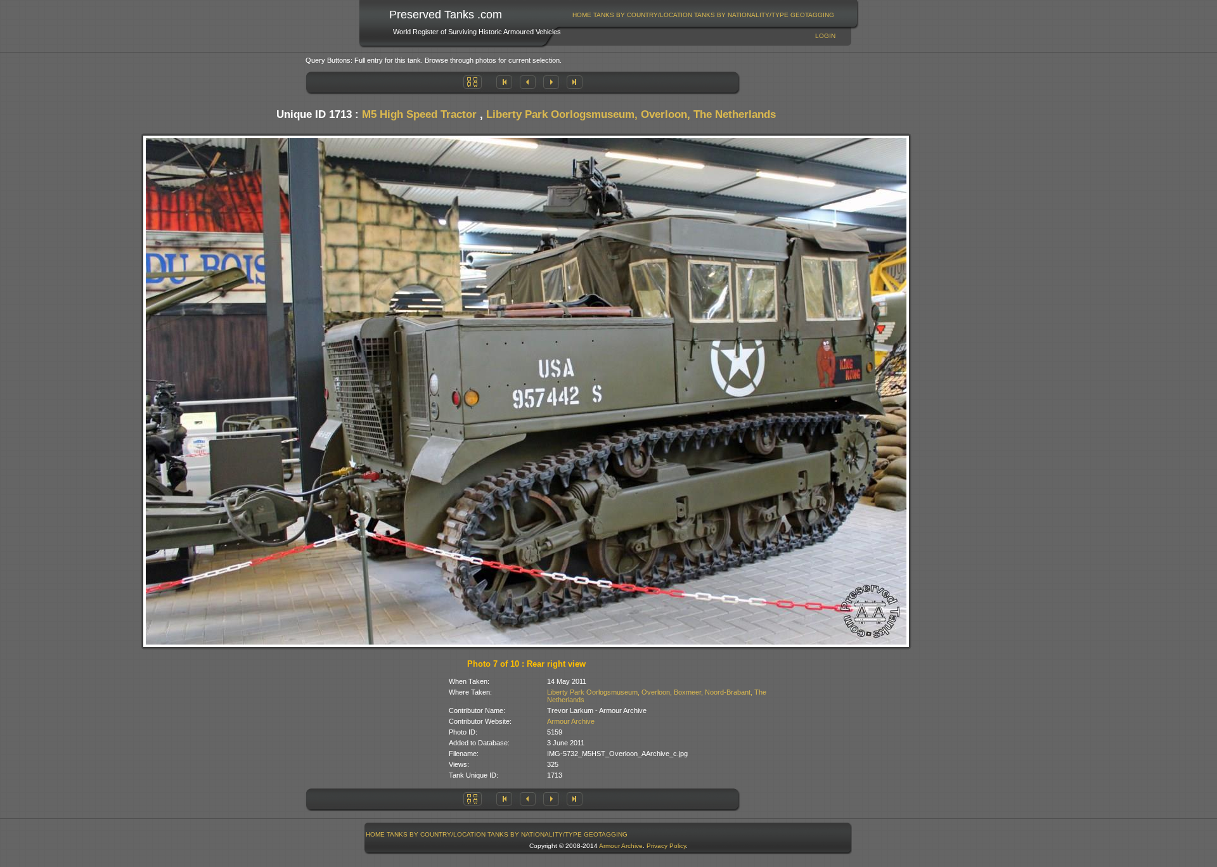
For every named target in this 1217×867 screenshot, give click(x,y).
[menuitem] (582, 15)
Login (825, 35)
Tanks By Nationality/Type (741, 14)
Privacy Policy (666, 845)
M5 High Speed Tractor (419, 114)
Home (581, 14)
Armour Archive (571, 721)
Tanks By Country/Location (642, 14)
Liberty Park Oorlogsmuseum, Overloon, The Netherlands (631, 114)
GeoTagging (812, 14)
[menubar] (703, 15)
